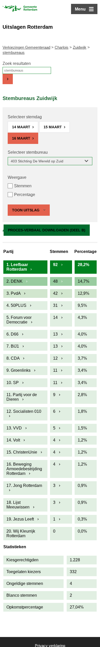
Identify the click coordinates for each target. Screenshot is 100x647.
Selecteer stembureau (28, 152)
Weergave (17, 177)
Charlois (61, 47)
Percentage (24, 194)
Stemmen (23, 186)
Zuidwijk (79, 47)
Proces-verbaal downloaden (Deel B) (46, 230)
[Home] (20, 9)
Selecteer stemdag (25, 117)
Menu (80, 9)
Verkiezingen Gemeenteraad (26, 47)
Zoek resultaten (17, 63)
